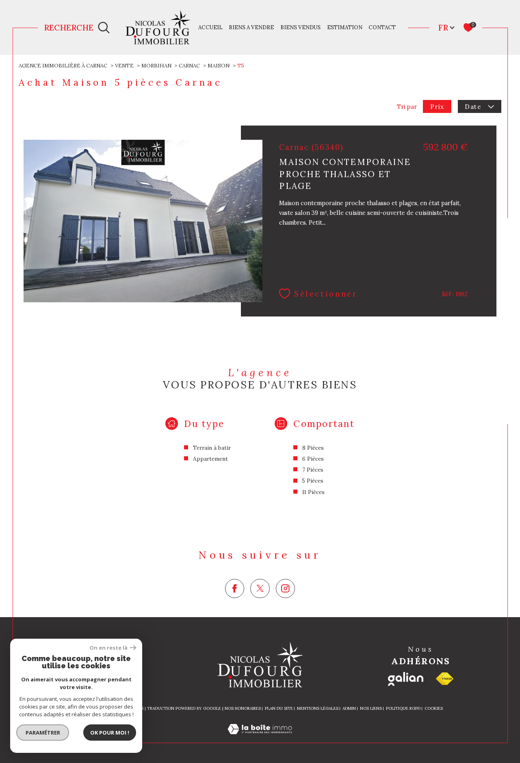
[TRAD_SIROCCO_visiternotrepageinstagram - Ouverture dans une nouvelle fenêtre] (285, 588)
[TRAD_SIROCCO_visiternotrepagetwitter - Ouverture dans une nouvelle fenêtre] (259, 588)
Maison (219, 65)
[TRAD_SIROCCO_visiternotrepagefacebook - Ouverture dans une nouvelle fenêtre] (234, 588)
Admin (349, 708)
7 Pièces (312, 469)
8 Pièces (313, 447)
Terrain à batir (212, 447)
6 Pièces (313, 458)
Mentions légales (317, 708)
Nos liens (371, 708)
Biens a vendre (251, 27)
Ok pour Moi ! (109, 732)
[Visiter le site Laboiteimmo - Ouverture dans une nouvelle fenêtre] (260, 738)
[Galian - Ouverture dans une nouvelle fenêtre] (405, 679)
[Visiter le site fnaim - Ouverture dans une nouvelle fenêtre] (444, 678)
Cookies (434, 708)
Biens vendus (300, 27)
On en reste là (108, 648)
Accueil (210, 27)
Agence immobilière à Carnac (63, 65)
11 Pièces (313, 492)
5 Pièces (312, 480)
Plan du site (279, 708)
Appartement (210, 458)
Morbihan (156, 65)
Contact (382, 27)
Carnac (189, 65)
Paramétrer (43, 732)
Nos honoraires (243, 708)
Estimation (344, 27)
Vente (124, 65)
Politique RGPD (403, 708)
